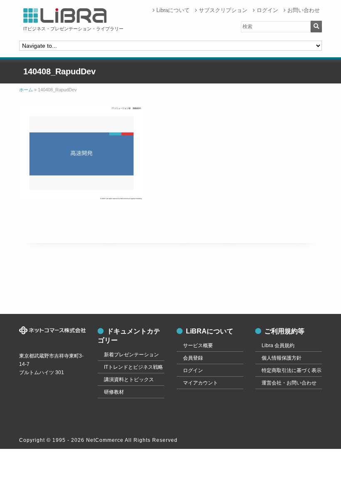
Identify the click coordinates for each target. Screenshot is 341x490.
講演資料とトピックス (129, 379)
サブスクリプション (223, 10)
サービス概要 (198, 345)
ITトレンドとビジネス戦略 (133, 367)
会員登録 (193, 358)
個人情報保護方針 (281, 358)
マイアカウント (200, 383)
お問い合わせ (303, 10)
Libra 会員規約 (278, 345)
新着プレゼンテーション (131, 355)
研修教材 (114, 392)
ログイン (267, 10)
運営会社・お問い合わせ (289, 383)
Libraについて (173, 10)
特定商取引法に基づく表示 (291, 370)
